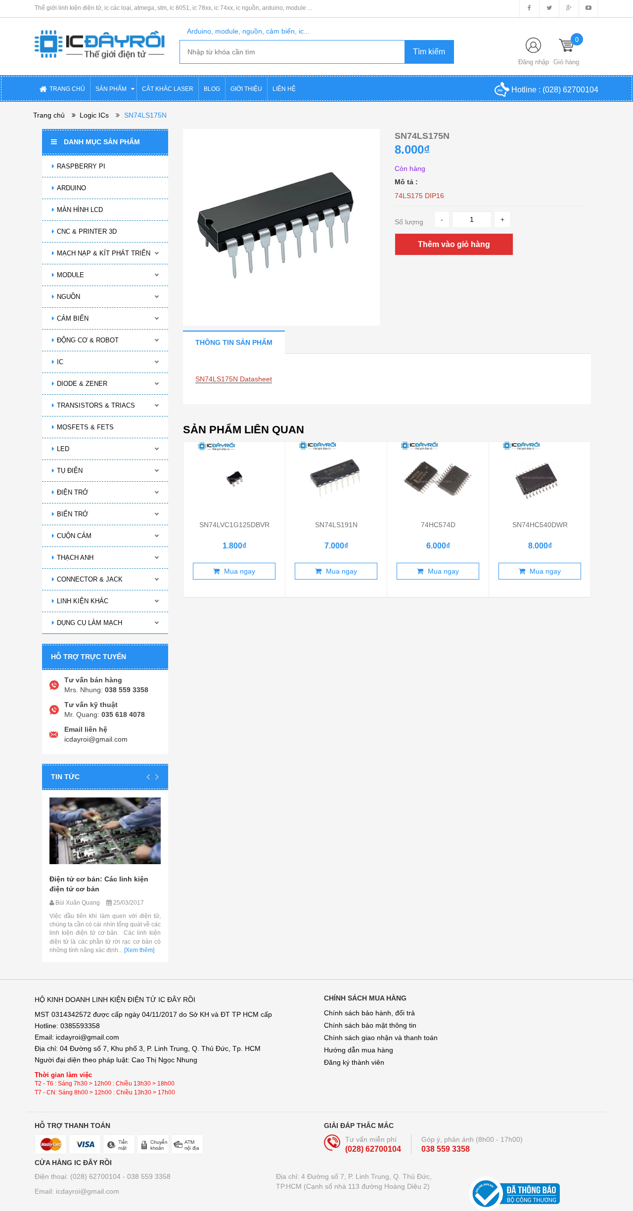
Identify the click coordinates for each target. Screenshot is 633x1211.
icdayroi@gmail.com (96, 739)
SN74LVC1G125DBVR (234, 525)
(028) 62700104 (570, 89)
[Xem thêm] (138, 950)
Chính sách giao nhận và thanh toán (381, 1038)
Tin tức (65, 777)
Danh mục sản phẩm (102, 142)
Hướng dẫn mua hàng (358, 1050)
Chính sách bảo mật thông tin (370, 1025)
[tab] (234, 342)
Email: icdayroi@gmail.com (77, 1191)
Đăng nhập (533, 62)
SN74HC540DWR (540, 525)
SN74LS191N (336, 525)
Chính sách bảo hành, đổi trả (369, 1013)
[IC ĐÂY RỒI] (100, 38)
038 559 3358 (445, 1149)
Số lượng (409, 222)
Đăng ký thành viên (354, 1062)
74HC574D (438, 525)
